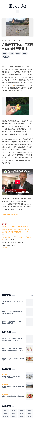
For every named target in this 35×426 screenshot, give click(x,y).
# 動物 (13, 416)
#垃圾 (18, 53)
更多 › (32, 295)
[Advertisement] (17, 269)
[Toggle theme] (17, 11)
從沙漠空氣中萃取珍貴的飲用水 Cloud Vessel (16, 232)
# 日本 (21, 413)
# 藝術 (13, 413)
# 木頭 (29, 413)
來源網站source (7, 248)
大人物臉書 (18, 237)
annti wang (17, 40)
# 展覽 (29, 410)
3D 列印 (11, 85)
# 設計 (21, 410)
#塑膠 (11, 53)
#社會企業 (6, 57)
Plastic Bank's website (10, 214)
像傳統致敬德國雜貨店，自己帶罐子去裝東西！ (17, 229)
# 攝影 (5, 410)
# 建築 (21, 416)
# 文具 (13, 410)
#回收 (4, 53)
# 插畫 (29, 416)
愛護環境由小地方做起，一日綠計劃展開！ (15, 226)
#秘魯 (24, 53)
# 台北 (5, 413)
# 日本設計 (5, 416)
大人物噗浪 (6, 237)
